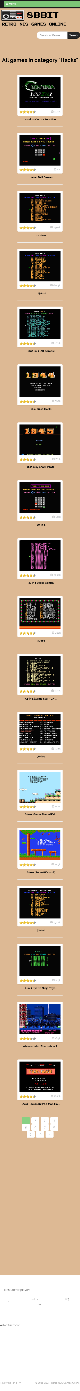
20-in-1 (41, 524)
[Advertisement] (23, 1199)
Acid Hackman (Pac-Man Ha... (41, 1103)
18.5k (58, 1038)
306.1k (57, 574)
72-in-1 (41, 930)
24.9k (58, 864)
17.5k (58, 459)
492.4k (57, 922)
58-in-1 (41, 756)
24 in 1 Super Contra (41, 582)
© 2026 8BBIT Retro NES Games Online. (57, 1382)
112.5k (57, 111)
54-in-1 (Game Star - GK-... (41, 698)
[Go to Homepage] (34, 26)
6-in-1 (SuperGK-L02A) (41, 872)
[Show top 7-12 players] (40, 1304)
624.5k (57, 285)
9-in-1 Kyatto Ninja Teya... (41, 988)
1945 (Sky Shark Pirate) (41, 466)
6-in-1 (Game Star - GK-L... (41, 814)
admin (35, 1299)
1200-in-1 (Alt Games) (41, 351)
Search (73, 35)
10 (40, 1134)
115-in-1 (41, 293)
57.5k (58, 343)
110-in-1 (41, 235)
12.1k (58, 516)
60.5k (58, 690)
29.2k (58, 401)
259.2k (57, 227)
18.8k (58, 806)
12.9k (58, 980)
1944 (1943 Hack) (41, 409)
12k (59, 169)
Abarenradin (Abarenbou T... (41, 1046)
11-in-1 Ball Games (41, 177)
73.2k (58, 632)
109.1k (57, 1096)
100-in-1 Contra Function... (41, 119)
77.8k (58, 748)
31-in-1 (41, 640)
